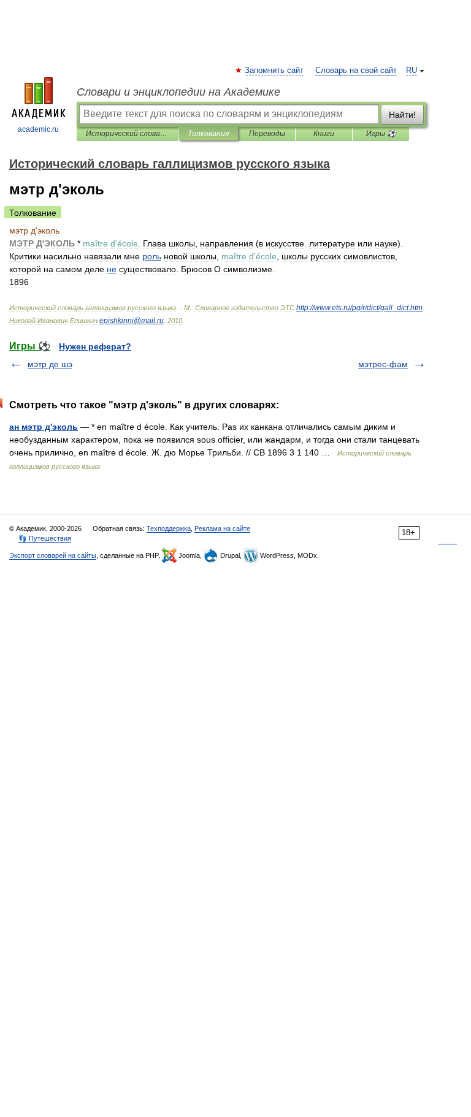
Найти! (402, 115)
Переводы (267, 133)
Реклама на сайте (222, 528)
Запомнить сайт (275, 70)
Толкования (208, 133)
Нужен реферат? (95, 346)
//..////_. (359, 307)
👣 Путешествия (44, 538)
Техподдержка (169, 528)
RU (411, 70)
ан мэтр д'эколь (43, 427)
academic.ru (38, 129)
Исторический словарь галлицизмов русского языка (127, 133)
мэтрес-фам (383, 364)
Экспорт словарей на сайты (52, 555)
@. (131, 320)
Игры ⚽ (381, 133)
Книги (323, 133)
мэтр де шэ (50, 364)
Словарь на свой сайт (356, 70)
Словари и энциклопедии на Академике (178, 92)
